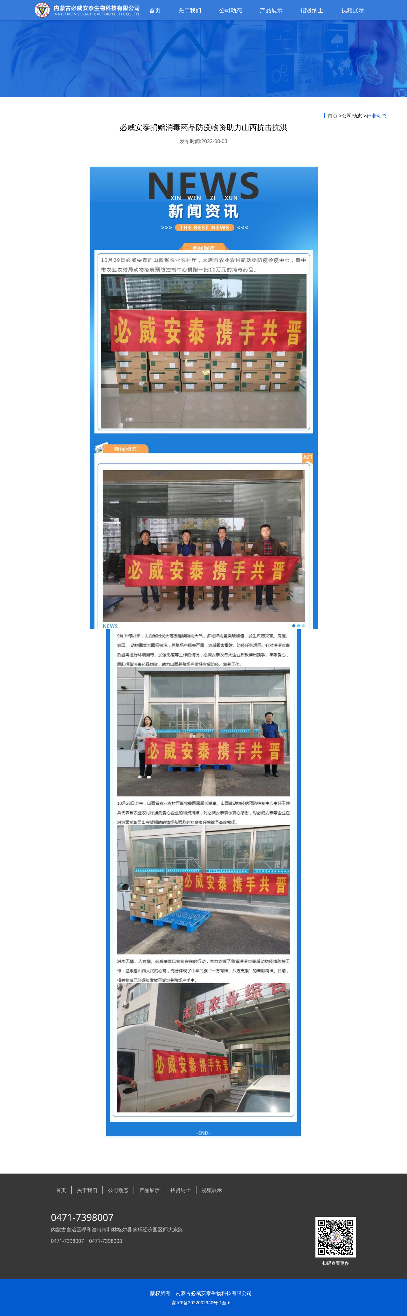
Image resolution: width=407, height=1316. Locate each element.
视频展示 (352, 10)
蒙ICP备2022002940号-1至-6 (201, 1302)
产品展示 (271, 10)
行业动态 (376, 115)
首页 (155, 10)
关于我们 (189, 10)
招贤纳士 (311, 10)
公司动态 (230, 10)
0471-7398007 (82, 1217)
